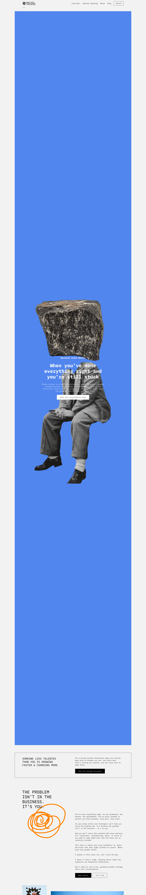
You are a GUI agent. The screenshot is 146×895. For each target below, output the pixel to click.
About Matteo (83, 875)
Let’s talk (100, 875)
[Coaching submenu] (79, 3)
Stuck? (118, 3)
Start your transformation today (73, 397)
